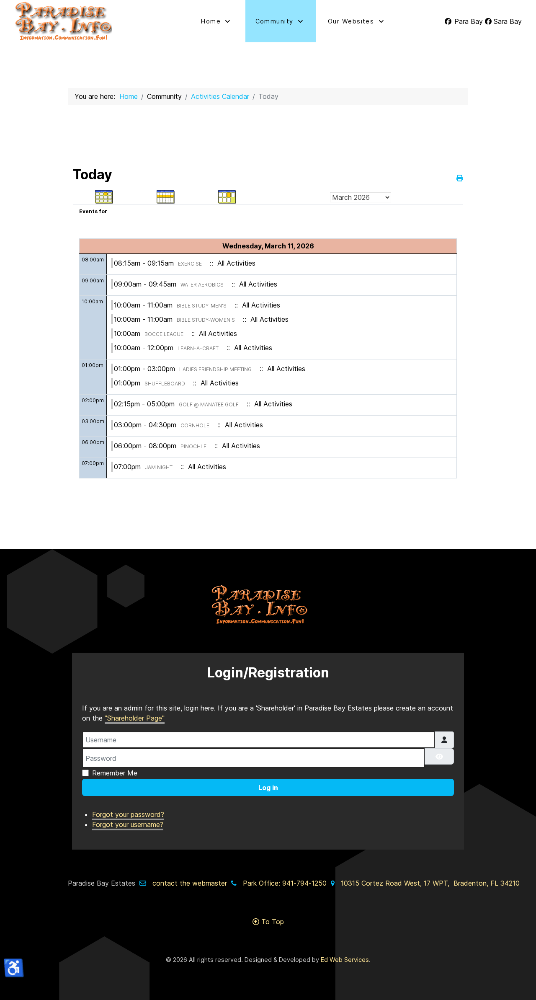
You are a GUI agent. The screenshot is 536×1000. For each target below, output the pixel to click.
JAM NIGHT (159, 467)
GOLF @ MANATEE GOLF (209, 404)
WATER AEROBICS (202, 285)
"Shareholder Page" (135, 718)
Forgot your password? (128, 814)
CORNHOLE (194, 425)
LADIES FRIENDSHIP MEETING (215, 369)
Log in (268, 787)
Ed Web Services (345, 959)
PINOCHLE (193, 446)
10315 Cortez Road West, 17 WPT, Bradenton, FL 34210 (430, 883)
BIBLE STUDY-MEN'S (202, 305)
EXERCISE (190, 264)
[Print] (459, 178)
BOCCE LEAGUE (163, 334)
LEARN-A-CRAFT (198, 348)
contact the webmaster (189, 883)
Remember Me (114, 773)
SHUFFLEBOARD (164, 383)
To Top (271, 921)
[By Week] (166, 196)
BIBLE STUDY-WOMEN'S (206, 320)
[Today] (227, 196)
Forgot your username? (127, 824)
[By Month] (104, 196)
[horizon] (268, 604)
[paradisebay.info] (88, 21)
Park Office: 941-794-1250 (285, 883)
